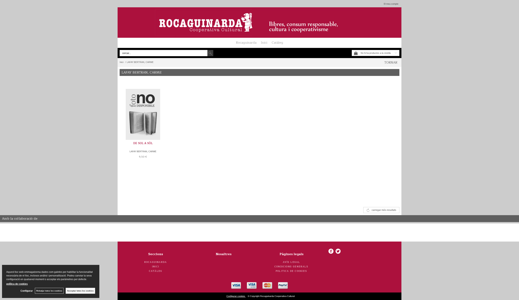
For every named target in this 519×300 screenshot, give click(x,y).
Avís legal (291, 262)
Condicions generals (291, 267)
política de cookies (17, 284)
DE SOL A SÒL (143, 143)
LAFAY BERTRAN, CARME (143, 151)
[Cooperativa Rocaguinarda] (259, 22)
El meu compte (391, 4)
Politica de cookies (291, 271)
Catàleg (277, 42)
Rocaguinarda (246, 42)
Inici (264, 42)
